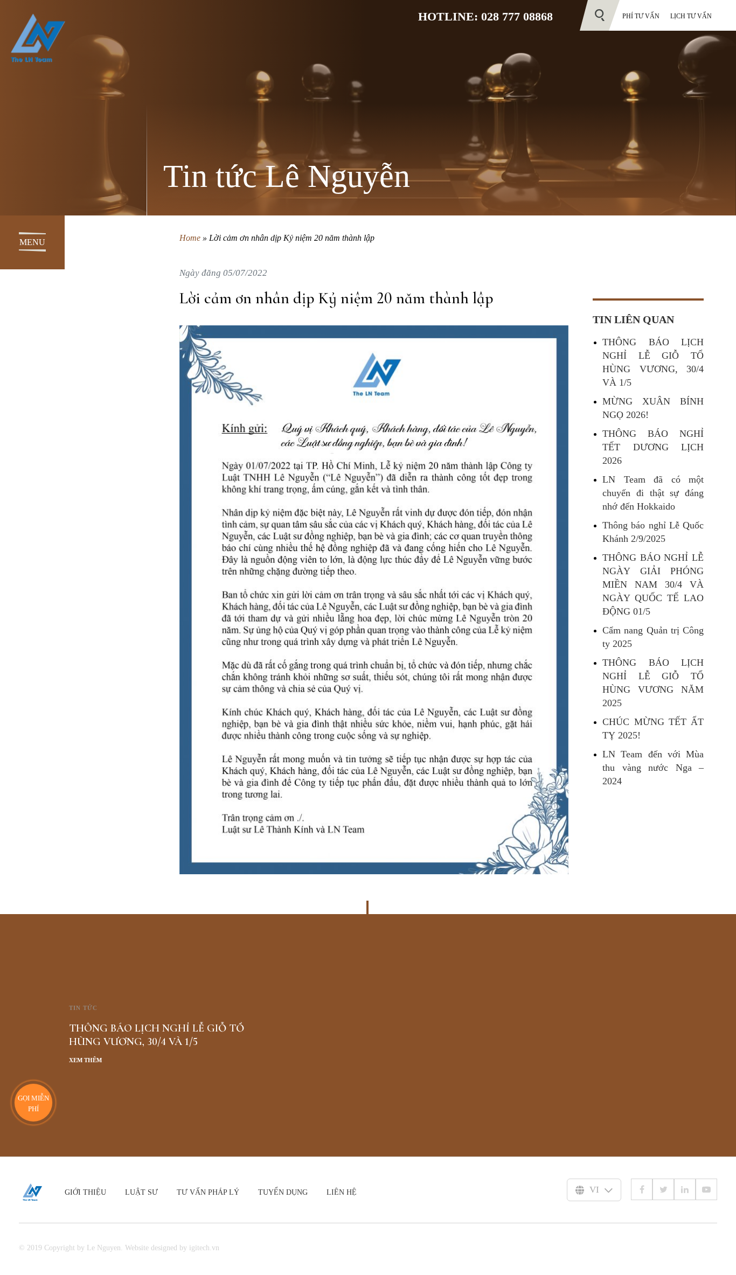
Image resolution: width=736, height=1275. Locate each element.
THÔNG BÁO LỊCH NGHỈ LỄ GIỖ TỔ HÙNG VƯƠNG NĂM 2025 (653, 682)
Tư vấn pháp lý (208, 1192)
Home (189, 237)
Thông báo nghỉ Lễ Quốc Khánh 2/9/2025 (653, 532)
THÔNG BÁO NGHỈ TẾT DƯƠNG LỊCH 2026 (653, 447)
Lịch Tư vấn (691, 16)
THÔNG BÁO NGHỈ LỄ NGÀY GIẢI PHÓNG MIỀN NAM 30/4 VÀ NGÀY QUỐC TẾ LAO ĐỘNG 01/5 (653, 584)
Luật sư (141, 1192)
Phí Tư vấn (640, 16)
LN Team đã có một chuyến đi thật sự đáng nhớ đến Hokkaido (653, 493)
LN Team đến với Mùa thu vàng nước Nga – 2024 (653, 767)
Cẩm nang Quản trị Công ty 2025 (653, 637)
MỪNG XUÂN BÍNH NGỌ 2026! (653, 408)
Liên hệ (342, 1192)
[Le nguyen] (42, 1192)
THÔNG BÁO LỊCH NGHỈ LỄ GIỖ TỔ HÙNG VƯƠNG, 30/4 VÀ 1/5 (653, 362)
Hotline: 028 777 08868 (485, 16)
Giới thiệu (85, 1192)
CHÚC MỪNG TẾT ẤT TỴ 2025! (653, 728)
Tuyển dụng (283, 1192)
